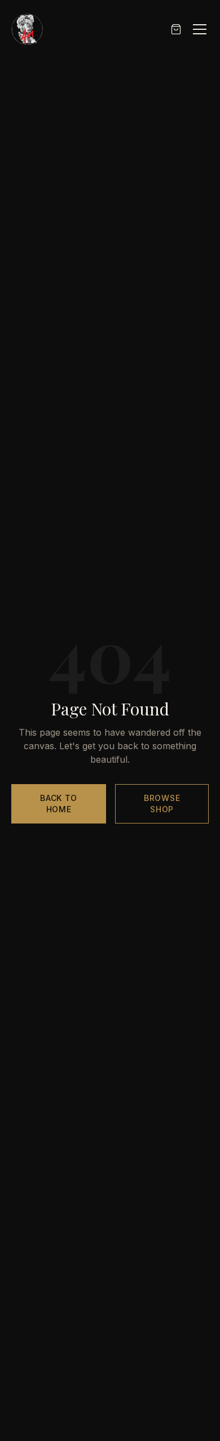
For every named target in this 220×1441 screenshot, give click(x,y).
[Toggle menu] (200, 29)
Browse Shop (162, 803)
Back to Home (58, 803)
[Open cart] (176, 29)
